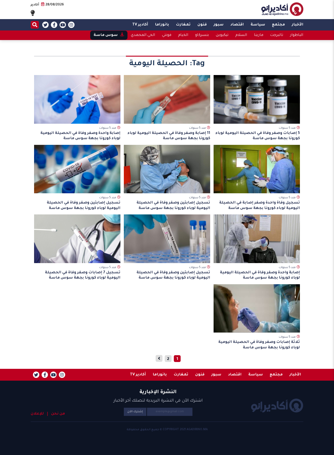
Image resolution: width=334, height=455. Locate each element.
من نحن (58, 414)
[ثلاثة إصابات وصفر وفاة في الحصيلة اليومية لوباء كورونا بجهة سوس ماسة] (257, 308)
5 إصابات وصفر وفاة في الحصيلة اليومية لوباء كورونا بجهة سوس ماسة (257, 136)
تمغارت (183, 25)
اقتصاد (237, 25)
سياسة (258, 25)
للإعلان (37, 414)
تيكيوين (222, 35)
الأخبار (297, 25)
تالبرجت (276, 35)
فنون (202, 25)
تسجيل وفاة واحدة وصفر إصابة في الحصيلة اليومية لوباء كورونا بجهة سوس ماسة (259, 205)
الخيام (183, 35)
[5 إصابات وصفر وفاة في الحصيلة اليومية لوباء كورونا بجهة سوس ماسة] (257, 99)
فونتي (166, 35)
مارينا (258, 35)
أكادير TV (140, 25)
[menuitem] (297, 24)
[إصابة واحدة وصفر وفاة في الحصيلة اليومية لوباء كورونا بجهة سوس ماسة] (77, 99)
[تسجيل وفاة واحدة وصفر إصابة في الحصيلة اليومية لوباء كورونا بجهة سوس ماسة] (257, 169)
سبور (219, 25)
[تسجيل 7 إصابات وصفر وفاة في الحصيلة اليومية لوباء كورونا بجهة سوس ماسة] (77, 238)
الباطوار (296, 35)
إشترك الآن (135, 411)
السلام (241, 35)
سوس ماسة (106, 35)
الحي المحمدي (143, 35)
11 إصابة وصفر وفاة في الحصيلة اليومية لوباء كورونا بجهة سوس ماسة (168, 136)
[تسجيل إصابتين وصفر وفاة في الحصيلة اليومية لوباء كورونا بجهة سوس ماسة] (167, 169)
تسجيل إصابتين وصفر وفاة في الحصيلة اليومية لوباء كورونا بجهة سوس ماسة (173, 205)
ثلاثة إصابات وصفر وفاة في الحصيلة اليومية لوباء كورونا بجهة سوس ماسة (259, 344)
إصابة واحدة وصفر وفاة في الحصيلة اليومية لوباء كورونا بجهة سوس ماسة (80, 136)
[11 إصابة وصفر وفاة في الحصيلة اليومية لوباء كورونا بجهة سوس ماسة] (167, 99)
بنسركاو (202, 35)
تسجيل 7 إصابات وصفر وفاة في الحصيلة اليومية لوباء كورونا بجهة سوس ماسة (82, 275)
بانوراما (162, 25)
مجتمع (278, 25)
